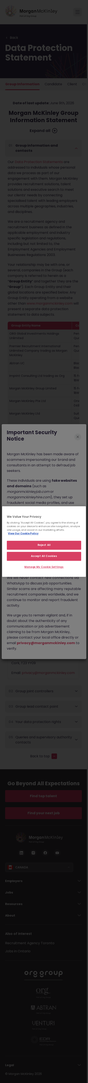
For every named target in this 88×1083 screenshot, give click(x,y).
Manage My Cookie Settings (43, 567)
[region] (44, 541)
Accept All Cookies (44, 556)
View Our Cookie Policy (23, 533)
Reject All (44, 545)
